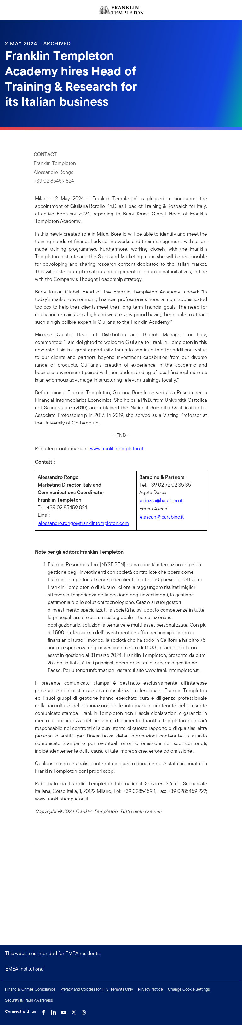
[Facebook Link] (43, 1010)
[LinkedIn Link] (54, 1010)
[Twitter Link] (74, 1010)
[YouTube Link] (64, 1010)
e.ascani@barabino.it (162, 517)
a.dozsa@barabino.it (161, 500)
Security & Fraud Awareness (29, 1000)
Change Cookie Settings (189, 989)
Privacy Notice (150, 989)
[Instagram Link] (84, 1010)
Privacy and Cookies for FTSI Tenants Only (96, 989)
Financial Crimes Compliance (30, 989)
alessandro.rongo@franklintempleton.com (83, 523)
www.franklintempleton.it (116, 448)
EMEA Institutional (25, 968)
